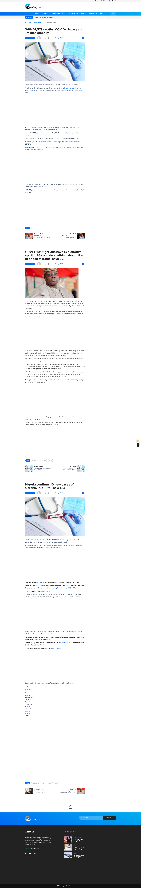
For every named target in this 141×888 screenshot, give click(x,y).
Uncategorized (37, 22)
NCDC (50, 783)
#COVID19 (40, 582)
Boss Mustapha (36, 460)
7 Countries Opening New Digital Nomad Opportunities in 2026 (50, 17)
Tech (75, 853)
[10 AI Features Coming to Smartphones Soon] (68, 855)
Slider (51, 228)
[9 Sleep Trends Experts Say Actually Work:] (68, 847)
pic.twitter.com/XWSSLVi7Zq (66, 588)
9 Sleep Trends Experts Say (79, 848)
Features (45, 13)
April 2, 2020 (45, 591)
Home (37, 13)
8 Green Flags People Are (78, 840)
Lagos (43, 783)
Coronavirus (35, 228)
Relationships (73, 13)
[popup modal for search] (113, 14)
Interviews (93, 13)
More (102, 13)
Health (75, 845)
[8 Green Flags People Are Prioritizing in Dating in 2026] (68, 839)
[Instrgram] (115, 1)
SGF (45, 460)
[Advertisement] (86, 8)
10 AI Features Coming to (79, 856)
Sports (83, 13)
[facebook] (109, 1)
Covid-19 (44, 228)
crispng (44, 38)
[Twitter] (112, 1)
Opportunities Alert (58, 13)
